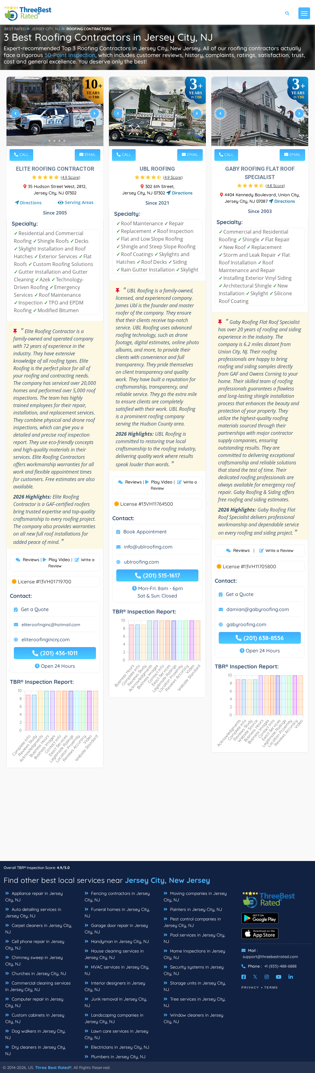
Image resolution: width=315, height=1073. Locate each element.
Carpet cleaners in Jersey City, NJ (38, 929)
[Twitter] (255, 977)
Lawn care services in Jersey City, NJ (116, 1034)
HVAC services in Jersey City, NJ (117, 970)
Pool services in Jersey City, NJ (194, 938)
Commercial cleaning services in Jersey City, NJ (38, 986)
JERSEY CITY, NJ (45, 29)
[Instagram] (267, 977)
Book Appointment (145, 531)
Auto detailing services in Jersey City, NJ (33, 913)
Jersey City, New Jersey (167, 880)
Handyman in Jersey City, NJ (119, 941)
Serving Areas (79, 203)
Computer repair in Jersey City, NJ (34, 1002)
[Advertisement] (157, 817)
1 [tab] (45, 141)
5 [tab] (64, 141)
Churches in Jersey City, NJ (38, 973)
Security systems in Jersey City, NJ (194, 970)
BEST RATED (15, 29)
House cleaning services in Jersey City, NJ (114, 954)
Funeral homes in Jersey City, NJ (117, 913)
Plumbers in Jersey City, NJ (118, 1056)
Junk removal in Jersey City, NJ (116, 1002)
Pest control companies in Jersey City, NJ (192, 922)
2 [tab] (49, 141)
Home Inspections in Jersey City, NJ (194, 954)
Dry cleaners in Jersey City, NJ (35, 1050)
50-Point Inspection (70, 55)
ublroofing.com (141, 562)
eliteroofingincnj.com (46, 639)
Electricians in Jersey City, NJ (119, 1047)
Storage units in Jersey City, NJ (195, 986)
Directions (31, 203)
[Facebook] (243, 977)
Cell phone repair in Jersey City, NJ (34, 945)
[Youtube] (278, 977)
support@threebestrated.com (270, 956)
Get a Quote (35, 609)
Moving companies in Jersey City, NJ (195, 897)
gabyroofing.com (246, 624)
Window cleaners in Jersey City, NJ (193, 1018)
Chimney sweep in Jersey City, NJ (34, 961)
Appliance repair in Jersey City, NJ (34, 897)
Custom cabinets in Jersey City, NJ (34, 1018)
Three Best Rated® (53, 1067)
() (70, 177)
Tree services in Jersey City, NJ (194, 1002)
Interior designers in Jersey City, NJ (115, 986)
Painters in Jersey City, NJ (195, 909)
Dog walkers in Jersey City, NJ (35, 1034)
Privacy (250, 987)
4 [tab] (59, 141)
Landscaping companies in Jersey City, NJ (114, 1018)
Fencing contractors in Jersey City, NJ (117, 897)
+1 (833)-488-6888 (280, 966)
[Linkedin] (291, 977)
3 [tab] (54, 141)
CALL (23, 154)
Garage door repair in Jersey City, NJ (116, 929)
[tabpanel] (54, 116)
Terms (271, 987)
